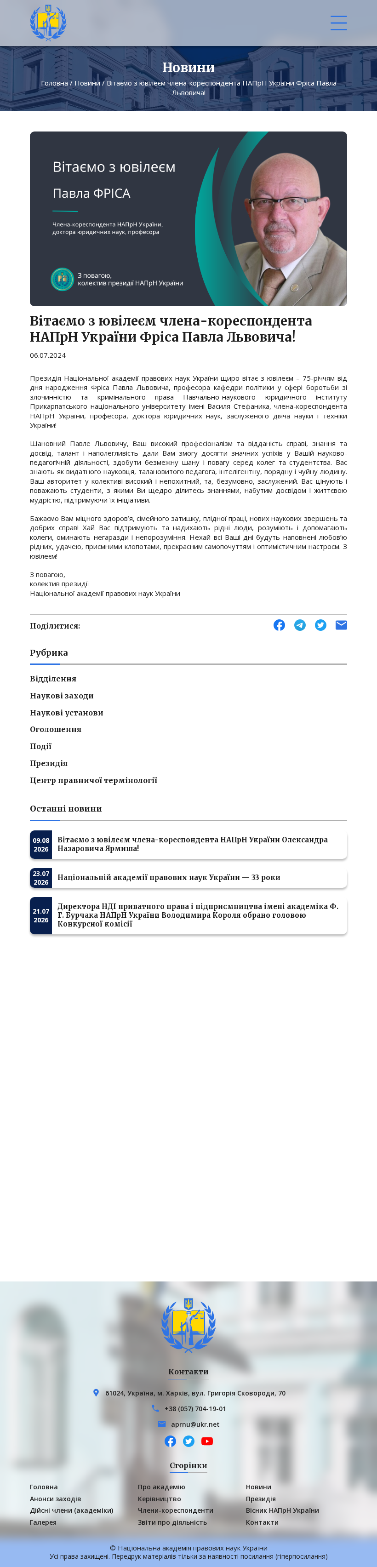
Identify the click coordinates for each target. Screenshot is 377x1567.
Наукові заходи (62, 695)
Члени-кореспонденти (175, 1510)
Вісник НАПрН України (282, 1510)
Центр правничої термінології (93, 780)
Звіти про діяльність (172, 1522)
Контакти (262, 1522)
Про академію (161, 1486)
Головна (54, 82)
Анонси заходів (55, 1498)
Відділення (53, 678)
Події (40, 746)
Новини (87, 82)
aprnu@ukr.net (195, 1424)
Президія (49, 763)
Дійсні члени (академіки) (71, 1510)
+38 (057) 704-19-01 (195, 1408)
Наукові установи (66, 712)
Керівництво (159, 1498)
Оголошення (55, 729)
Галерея (43, 1522)
